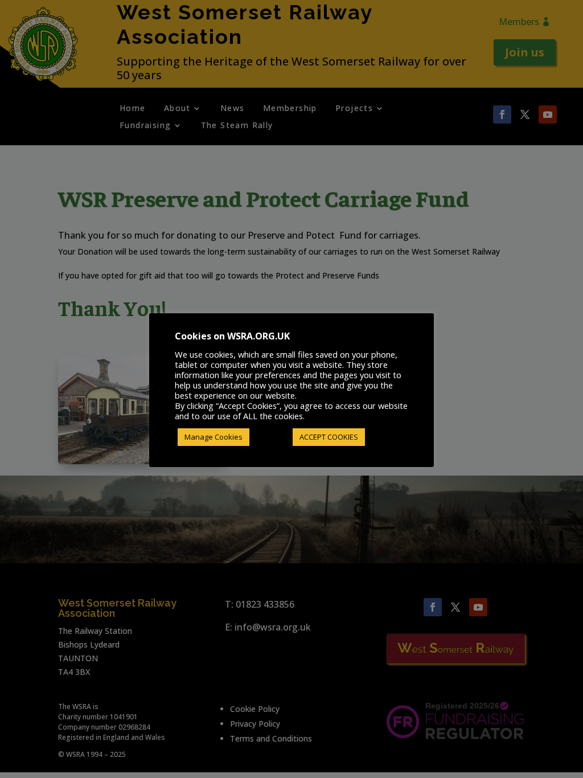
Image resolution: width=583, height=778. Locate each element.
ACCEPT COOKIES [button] (328, 437)
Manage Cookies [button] (213, 437)
